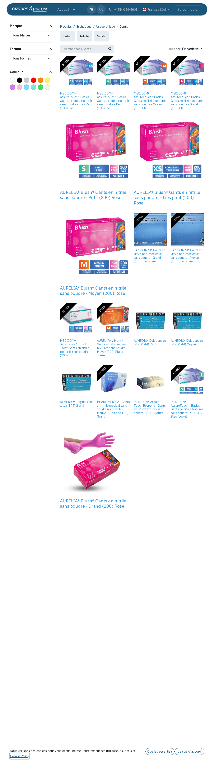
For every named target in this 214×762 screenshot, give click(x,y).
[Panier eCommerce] (91, 9)
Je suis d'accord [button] (189, 751)
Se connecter (188, 9)
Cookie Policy (19, 756)
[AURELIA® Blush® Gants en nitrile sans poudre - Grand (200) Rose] (95, 461)
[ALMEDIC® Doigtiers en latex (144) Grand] (77, 381)
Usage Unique (105, 26)
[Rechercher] (110, 49)
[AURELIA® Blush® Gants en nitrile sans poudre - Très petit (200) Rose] (169, 152)
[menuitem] (63, 9)
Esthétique (84, 26)
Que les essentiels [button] (160, 751)
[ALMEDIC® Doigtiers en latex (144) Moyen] (187, 320)
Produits (66, 26)
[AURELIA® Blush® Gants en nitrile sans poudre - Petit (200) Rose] (95, 152)
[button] (101, 9)
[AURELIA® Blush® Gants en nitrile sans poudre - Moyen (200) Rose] (95, 248)
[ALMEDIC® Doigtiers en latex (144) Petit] (150, 320)
